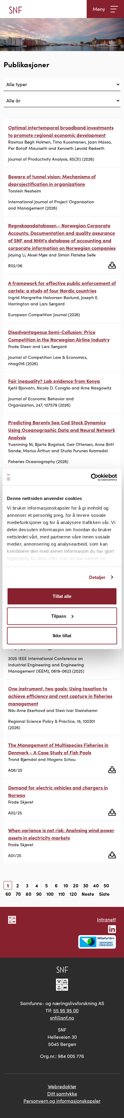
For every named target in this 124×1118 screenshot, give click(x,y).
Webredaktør (62, 1086)
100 (50, 893)
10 (66, 885)
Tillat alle (62, 596)
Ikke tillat (62, 635)
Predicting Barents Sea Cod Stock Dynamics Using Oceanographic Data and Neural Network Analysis (61, 430)
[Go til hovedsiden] (15, 9)
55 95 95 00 (66, 1010)
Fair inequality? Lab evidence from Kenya (54, 380)
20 (75, 885)
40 (96, 885)
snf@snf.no (62, 1017)
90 (39, 893)
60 (8, 893)
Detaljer (97, 577)
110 (61, 893)
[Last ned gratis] (112, 264)
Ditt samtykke (62, 1093)
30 (85, 885)
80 (28, 893)
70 (18, 893)
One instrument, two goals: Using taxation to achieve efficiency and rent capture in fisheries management (60, 696)
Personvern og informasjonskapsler (62, 1101)
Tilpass (58, 615)
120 (73, 893)
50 (106, 885)
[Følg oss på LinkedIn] (112, 928)
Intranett (106, 919)
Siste (104, 893)
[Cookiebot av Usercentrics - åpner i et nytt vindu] (90, 477)
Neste (88, 893)
